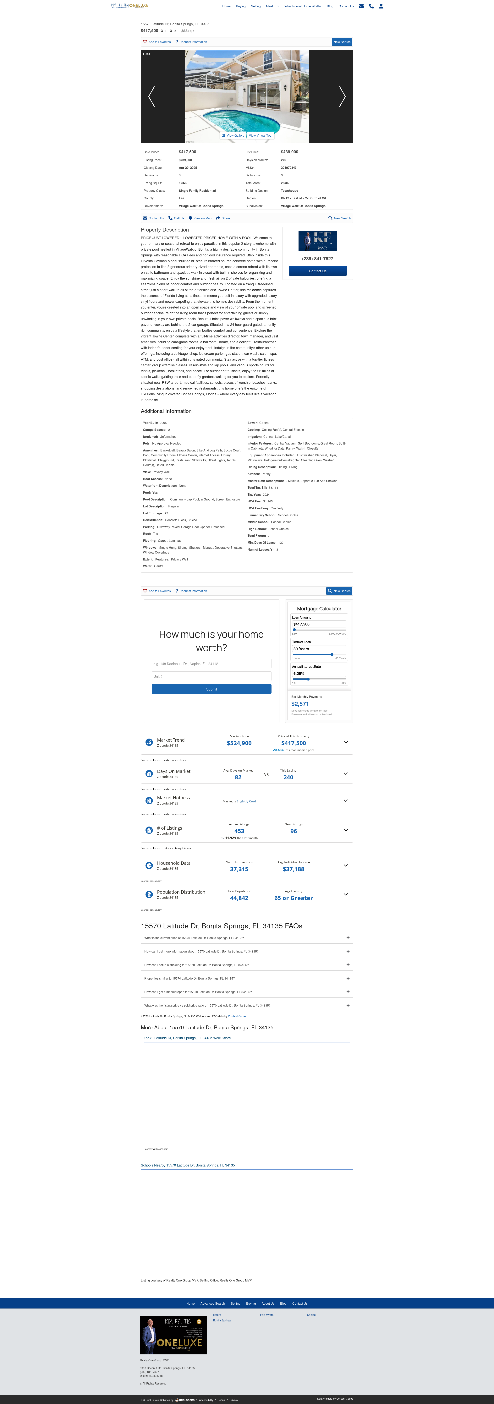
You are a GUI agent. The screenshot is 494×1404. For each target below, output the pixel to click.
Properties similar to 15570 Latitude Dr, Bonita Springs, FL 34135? (189, 978)
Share (226, 218)
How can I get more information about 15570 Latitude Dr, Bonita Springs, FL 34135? (201, 951)
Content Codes (237, 1016)
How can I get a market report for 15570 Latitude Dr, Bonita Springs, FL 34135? (198, 992)
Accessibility (206, 1400)
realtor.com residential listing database (171, 848)
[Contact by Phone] (371, 5)
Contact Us (156, 218)
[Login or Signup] (381, 5)
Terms (221, 1400)
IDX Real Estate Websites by (157, 1400)
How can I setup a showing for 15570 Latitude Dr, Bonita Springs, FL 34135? (196, 965)
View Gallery (235, 135)
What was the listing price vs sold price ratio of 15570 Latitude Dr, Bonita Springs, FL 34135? (207, 1005)
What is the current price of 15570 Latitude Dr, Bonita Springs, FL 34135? (194, 938)
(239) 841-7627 (317, 258)
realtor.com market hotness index (168, 760)
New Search (342, 42)
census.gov (156, 880)
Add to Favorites (160, 42)
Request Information (193, 42)
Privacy (234, 1400)
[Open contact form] (361, 5)
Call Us (179, 218)
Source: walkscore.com (156, 1148)
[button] (151, 96)
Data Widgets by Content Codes (335, 1398)
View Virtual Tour (260, 135)
